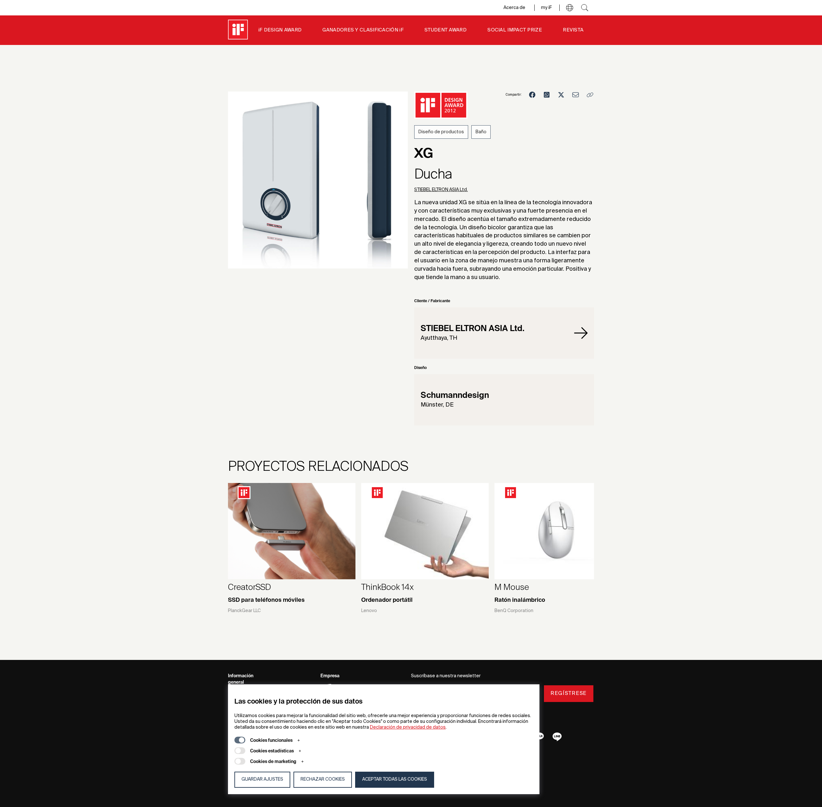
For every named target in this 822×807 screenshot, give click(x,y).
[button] (569, 7)
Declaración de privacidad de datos (408, 727)
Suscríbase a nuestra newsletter (446, 676)
